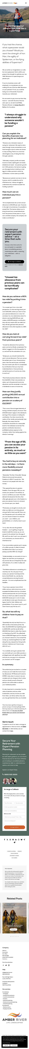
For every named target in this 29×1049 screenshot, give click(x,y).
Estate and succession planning (10, 1002)
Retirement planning (7, 1000)
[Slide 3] (14, 936)
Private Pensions (14, 853)
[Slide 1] (11, 936)
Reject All (6, 1045)
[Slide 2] (12, 936)
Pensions (20, 851)
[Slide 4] (15, 936)
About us (4, 950)
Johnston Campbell (11, 851)
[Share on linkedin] (16, 839)
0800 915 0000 (6, 974)
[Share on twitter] (7, 839)
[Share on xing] (24, 839)
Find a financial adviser (7, 962)
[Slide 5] (16, 936)
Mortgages (5, 993)
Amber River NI (19, 105)
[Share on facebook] (4, 839)
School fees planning (7, 1003)
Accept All (14, 1045)
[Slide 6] (18, 936)
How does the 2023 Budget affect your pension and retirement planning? (13, 712)
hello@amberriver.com (7, 972)
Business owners (7, 1007)
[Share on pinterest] (13, 839)
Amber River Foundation (7, 957)
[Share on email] (14, 842)
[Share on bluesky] (21, 839)
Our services (5, 952)
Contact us (4, 959)
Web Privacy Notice (6, 985)
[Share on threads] (10, 839)
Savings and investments (8, 995)
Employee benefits (7, 1008)
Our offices (4, 953)
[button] (9, 774)
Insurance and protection (8, 997)
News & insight (5, 955)
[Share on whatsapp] (18, 839)
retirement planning (14, 855)
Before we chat (7, 813)
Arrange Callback (14, 827)
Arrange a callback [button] (15, 261)
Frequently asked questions (8, 981)
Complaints (4, 983)
